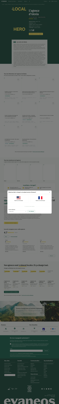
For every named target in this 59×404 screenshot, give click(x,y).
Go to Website (31, 211)
